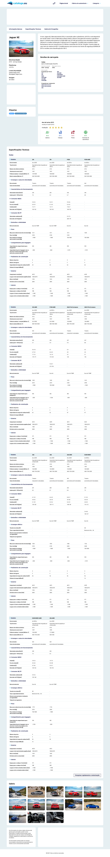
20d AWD (59, 73)
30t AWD (43, 79)
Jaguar (12, 37)
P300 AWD (43, 80)
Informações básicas (15, 29)
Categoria (96, 3)
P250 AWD (43, 77)
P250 (42, 76)
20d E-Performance (46, 84)
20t (42, 73)
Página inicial (64, 3)
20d (42, 87)
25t (42, 74)
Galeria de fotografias (51, 29)
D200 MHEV (60, 74)
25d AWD (59, 77)
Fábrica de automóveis (79, 3)
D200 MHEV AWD (61, 76)
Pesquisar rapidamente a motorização (87, 775)
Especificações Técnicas (33, 29)
